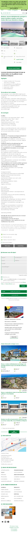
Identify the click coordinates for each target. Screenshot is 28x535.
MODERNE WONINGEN (19, 476)
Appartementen (5, 470)
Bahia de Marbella (6, 500)
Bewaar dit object (7, 242)
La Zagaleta (17, 489)
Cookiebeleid (14, 530)
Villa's (2, 472)
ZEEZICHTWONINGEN (19, 474)
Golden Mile (4, 494)
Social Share (21, 245)
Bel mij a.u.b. (6, 277)
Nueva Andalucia (5, 491)
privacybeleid (23, 279)
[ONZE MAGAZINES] (14, 512)
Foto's (4, 39)
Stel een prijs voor (7, 237)
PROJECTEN (4, 476)
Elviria (3, 498)
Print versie (7, 245)
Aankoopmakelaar (6, 481)
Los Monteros (18, 498)
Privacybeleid (14, 529)
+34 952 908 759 (6, 13)
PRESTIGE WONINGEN (19, 481)
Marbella (3, 487)
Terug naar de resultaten (8, 428)
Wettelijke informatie (14, 527)
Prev (1, 29)
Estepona (16, 494)
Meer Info (14, 337)
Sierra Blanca (5, 496)
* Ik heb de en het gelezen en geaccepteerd (14, 280)
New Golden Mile (18, 496)
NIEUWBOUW (17, 479)
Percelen (3, 474)
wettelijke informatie (12, 279)
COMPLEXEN (4, 479)
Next (26, 29)
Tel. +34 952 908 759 (6, 462)
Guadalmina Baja (18, 500)
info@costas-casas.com (6, 464)
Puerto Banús (4, 489)
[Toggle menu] (22, 13)
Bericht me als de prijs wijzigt (10, 234)
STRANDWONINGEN (18, 470)
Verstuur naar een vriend (9, 239)
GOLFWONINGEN (18, 472)
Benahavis (16, 487)
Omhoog (14, 432)
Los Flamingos (18, 491)
